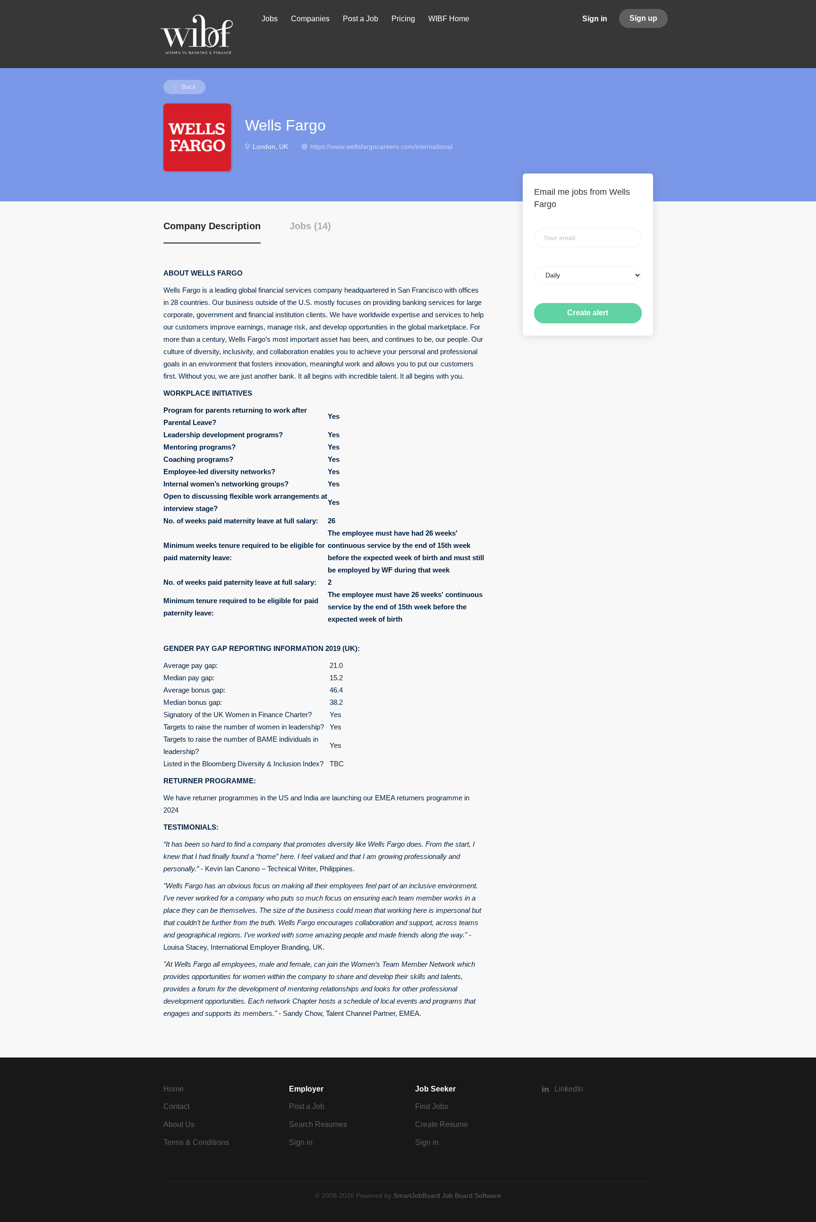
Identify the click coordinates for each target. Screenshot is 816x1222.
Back (188, 87)
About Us (179, 1124)
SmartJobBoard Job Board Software (447, 1195)
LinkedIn (568, 1089)
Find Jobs (431, 1106)
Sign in (594, 19)
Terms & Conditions (196, 1142)
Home (173, 1089)
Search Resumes (318, 1124)
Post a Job (306, 1106)
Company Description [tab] (212, 226)
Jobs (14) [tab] (310, 226)
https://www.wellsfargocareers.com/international (381, 146)
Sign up (643, 18)
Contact (176, 1106)
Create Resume (441, 1124)
